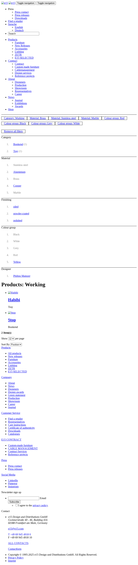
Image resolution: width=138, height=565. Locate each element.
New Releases (22, 45)
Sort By (5, 344)
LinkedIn (13, 480)
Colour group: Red (114, 118)
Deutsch (19, 30)
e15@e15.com (16, 528)
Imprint (12, 560)
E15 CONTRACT (11, 439)
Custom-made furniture (20, 445)
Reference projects (24, 76)
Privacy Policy (16, 557)
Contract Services (17, 451)
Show (4, 338)
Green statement (16, 395)
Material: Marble (90, 118)
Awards (19, 106)
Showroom (21, 88)
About (11, 79)
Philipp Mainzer (21, 275)
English (19, 27)
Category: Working (14, 118)
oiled (16, 206)
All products (14, 353)
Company (6, 377)
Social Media (8, 474)
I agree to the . (33, 505)
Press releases (22, 15)
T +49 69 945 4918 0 (19, 534)
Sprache (12, 24)
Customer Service (10, 413)
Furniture (20, 42)
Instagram (13, 486)
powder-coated (21, 213)
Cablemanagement (24, 69)
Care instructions (17, 424)
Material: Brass (38, 118)
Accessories (21, 48)
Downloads (21, 18)
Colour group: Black (15, 123)
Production (20, 85)
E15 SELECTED (24, 57)
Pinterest (12, 483)
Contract (12, 60)
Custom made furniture (27, 66)
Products (12, 39)
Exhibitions (21, 103)
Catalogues (14, 433)
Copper (17, 185)
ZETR (18, 54)
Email (43, 498)
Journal (19, 100)
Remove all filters (13, 131)
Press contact (22, 12)
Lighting (19, 51)
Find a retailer (15, 21)
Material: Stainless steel (63, 118)
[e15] (4, 3)
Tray (15, 151)
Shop (11, 109)
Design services (23, 72)
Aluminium (19, 171)
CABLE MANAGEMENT (23, 448)
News (11, 97)
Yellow (17, 261)
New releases (15, 356)
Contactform (14, 548)
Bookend (18, 144)
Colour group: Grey (41, 123)
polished (17, 220)
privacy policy (40, 505)
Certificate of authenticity (21, 427)
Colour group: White (69, 123)
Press (4, 460)
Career (18, 94)
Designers (20, 82)
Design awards (16, 392)
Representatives (23, 91)
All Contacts (18, 543)
